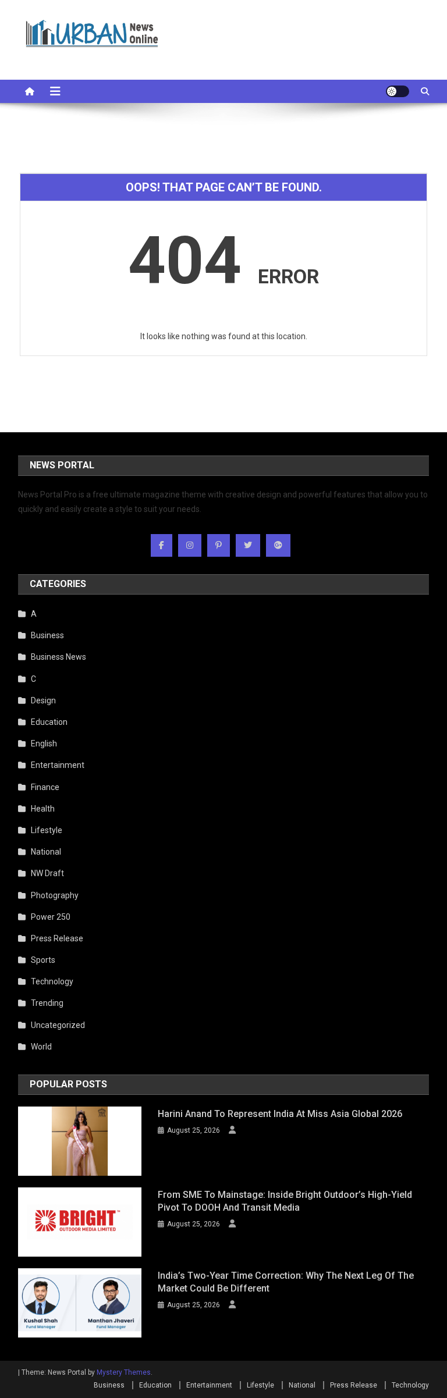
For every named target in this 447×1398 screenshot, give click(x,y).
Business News (58, 656)
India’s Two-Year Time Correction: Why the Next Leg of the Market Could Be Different (286, 1282)
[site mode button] (397, 91)
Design (43, 700)
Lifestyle (46, 830)
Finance (45, 787)
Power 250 (50, 917)
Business (47, 635)
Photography (55, 895)
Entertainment (57, 765)
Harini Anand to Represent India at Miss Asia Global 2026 (280, 1113)
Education (49, 722)
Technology (52, 981)
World (41, 1046)
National (46, 851)
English (44, 743)
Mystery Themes (124, 1372)
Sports (43, 960)
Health (43, 808)
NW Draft (47, 873)
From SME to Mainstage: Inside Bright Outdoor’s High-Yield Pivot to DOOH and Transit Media (285, 1201)
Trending (47, 1003)
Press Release (57, 938)
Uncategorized (58, 1025)
